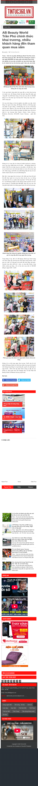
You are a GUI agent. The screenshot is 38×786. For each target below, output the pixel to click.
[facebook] (7, 2)
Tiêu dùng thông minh (14, 52)
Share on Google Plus (11, 385)
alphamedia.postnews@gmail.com (15, 695)
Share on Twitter (25, 380)
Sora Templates (16, 746)
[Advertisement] (13, 500)
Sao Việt (13, 708)
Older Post (33, 481)
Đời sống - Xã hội (19, 704)
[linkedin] (27, 2)
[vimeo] (15, 2)
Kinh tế (30, 704)
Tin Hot (5, 714)
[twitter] (11, 2)
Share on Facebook (11, 380)
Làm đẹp (5, 708)
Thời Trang (16, 711)
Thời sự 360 (6, 711)
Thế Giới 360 (22, 708)
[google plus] (30, 2)
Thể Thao (32, 708)
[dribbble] (23, 2)
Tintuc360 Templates (26, 746)
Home (19, 481)
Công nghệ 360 (7, 704)
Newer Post (5, 481)
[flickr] (19, 2)
